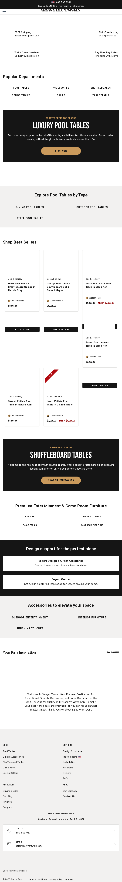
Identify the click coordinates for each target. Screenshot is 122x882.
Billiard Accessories (13, 757)
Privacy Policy (56, 879)
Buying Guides (10, 791)
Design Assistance (72, 751)
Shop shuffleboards (61, 480)
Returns (67, 773)
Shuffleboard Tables (13, 762)
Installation (69, 762)
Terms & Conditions (37, 879)
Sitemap (69, 879)
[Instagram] (64, 805)
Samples (7, 807)
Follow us (113, 652)
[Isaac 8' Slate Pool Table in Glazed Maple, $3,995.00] (61, 381)
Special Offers (10, 773)
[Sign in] (111, 10)
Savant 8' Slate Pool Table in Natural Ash (20, 403)
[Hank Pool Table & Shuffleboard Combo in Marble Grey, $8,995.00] (22, 263)
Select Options (22, 329)
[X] (82, 805)
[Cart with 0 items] (118, 10)
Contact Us (69, 796)
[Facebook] (70, 805)
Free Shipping (70, 757)
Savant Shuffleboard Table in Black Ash (97, 344)
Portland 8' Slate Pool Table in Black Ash (98, 285)
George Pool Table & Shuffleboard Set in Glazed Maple (59, 287)
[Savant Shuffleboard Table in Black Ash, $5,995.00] (99, 322)
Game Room (9, 767)
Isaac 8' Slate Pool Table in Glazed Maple (60, 403)
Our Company (70, 791)
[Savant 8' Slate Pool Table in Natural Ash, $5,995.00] (22, 381)
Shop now (61, 151)
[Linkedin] (88, 805)
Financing (68, 767)
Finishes (7, 802)
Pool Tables (9, 751)
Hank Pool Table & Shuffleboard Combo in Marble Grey (21, 287)
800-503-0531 (63, 2)
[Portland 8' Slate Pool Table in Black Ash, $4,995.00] (99, 263)
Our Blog (7, 796)
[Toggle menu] (4, 10)
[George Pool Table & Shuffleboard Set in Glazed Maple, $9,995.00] (61, 263)
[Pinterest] (76, 805)
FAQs (65, 778)
